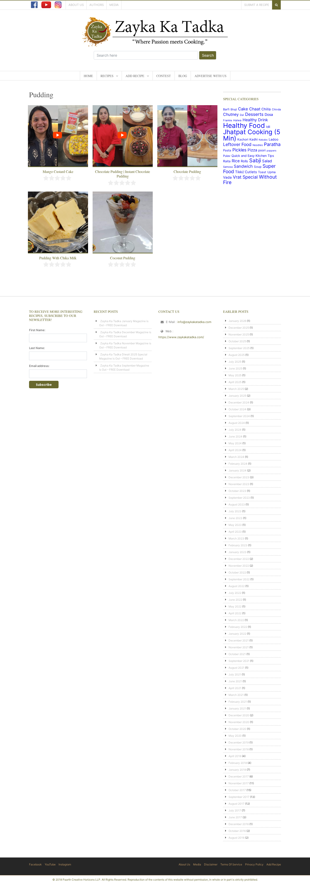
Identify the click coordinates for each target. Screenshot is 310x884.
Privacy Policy (254, 864)
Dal (242, 115)
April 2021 (235, 688)
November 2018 (239, 749)
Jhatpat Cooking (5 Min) (251, 135)
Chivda (276, 109)
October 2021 (237, 654)
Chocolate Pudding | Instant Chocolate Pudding (122, 173)
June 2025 (235, 368)
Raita (227, 161)
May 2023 (235, 525)
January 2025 (237, 395)
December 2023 (239, 477)
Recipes (107, 76)
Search (208, 55)
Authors (96, 5)
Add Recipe (134, 76)
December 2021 (239, 640)
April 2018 (235, 756)
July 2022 (235, 593)
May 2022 (235, 606)
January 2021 (237, 708)
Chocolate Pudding (187, 171)
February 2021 (238, 701)
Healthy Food (244, 125)
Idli (268, 127)
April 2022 (235, 613)
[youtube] (46, 4)
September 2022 (239, 579)
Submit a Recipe (256, 5)
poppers (271, 150)
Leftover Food (237, 144)
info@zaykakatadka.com (194, 322)
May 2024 (235, 443)
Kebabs (263, 139)
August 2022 (237, 586)
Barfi (226, 109)
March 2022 (236, 620)
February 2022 (238, 627)
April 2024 (235, 450)
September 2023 (239, 497)
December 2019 (239, 742)
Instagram (65, 864)
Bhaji (234, 109)
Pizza (252, 150)
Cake (243, 108)
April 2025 (235, 382)
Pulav (226, 156)
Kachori (242, 139)
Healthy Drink (255, 119)
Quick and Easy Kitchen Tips (252, 156)
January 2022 (237, 633)
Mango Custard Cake (58, 171)
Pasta (227, 150)
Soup (257, 166)
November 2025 (239, 334)
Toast (262, 172)
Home (88, 76)
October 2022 (237, 572)
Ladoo (273, 139)
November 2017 (239, 783)
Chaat (254, 109)
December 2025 (239, 327)
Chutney (231, 114)
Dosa (269, 114)
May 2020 (235, 735)
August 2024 (237, 423)
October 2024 (237, 409)
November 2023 (239, 484)
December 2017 (239, 776)
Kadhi (253, 139)
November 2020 (239, 722)
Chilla (266, 109)
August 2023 (237, 504)
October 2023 (237, 491)
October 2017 (237, 790)
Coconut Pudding (122, 257)
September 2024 (239, 416)
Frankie (227, 120)
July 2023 (235, 511)
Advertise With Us (210, 76)
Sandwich (243, 166)
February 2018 (238, 763)
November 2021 (239, 647)
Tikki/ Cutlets (246, 172)
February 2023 (238, 545)
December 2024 (239, 402)
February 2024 (238, 463)
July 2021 (235, 674)
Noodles (258, 145)
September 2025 (239, 348)
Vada (227, 177)
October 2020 (237, 729)
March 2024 (236, 457)
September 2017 (239, 797)
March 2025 (236, 389)
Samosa (228, 166)
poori (262, 150)
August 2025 (237, 355)
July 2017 (235, 810)
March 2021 (236, 695)
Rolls (244, 161)
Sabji (255, 160)
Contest (163, 76)
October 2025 (237, 341)
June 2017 (235, 817)
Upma (271, 172)
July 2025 (235, 361)
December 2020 (239, 715)
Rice (236, 160)
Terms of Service (231, 864)
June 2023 (235, 518)
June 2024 (235, 436)
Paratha (272, 144)
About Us (76, 5)
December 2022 (239, 559)
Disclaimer (210, 864)
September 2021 (239, 661)
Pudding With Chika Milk (57, 257)
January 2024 (237, 470)
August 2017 (236, 803)
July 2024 (235, 429)
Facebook (35, 864)
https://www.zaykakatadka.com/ (181, 337)
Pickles (239, 150)
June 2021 (235, 681)
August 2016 (236, 837)
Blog (182, 76)
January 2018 (237, 769)
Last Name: (37, 348)
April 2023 (235, 531)
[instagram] (58, 4)
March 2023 (236, 538)
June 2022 (235, 599)
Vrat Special (245, 177)
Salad (267, 161)
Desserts (254, 114)
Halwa (237, 120)
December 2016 (239, 824)
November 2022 (239, 565)
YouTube (50, 864)
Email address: (39, 366)
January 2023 (237, 552)
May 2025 (235, 375)
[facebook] (34, 4)
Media (114, 5)
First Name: (37, 330)
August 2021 (236, 667)
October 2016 (237, 831)
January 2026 (237, 321)
